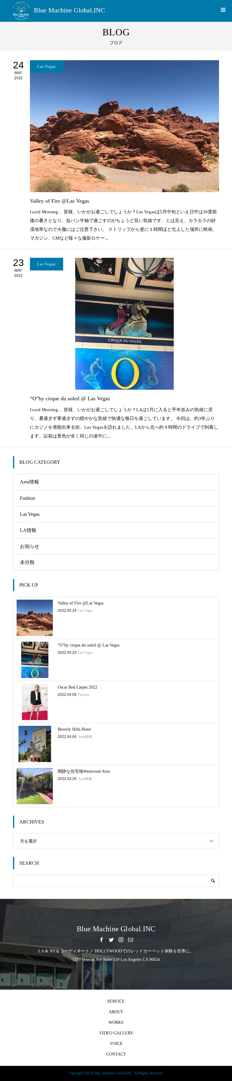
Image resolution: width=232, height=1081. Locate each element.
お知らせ (29, 546)
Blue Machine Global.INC (69, 10)
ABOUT (116, 1012)
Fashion (27, 498)
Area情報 (29, 481)
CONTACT (116, 1054)
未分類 (27, 562)
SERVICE (116, 1001)
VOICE (116, 1043)
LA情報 (28, 530)
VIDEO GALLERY (116, 1033)
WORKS (116, 1022)
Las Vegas (30, 514)
